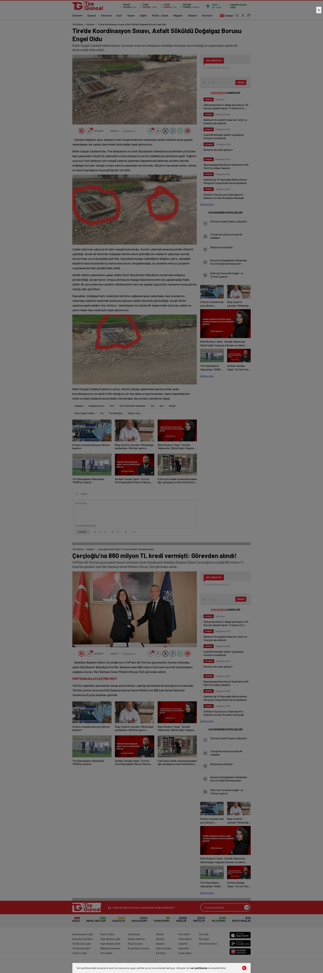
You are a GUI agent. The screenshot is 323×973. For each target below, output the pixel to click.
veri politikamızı (198, 967)
